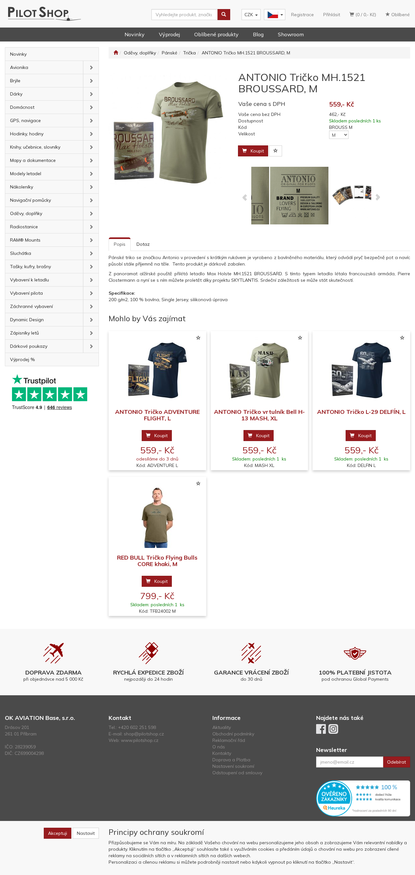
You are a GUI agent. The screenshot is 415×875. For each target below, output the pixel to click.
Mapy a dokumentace (33, 160)
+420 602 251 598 (137, 727)
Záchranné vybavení (31, 306)
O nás (218, 747)
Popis (119, 244)
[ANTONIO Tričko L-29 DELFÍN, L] (361, 370)
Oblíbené (400, 14)
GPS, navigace (25, 120)
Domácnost (22, 107)
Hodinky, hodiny (26, 134)
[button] (91, 67)
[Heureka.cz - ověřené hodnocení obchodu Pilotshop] (363, 798)
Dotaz (143, 244)
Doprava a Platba (231, 760)
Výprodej (169, 34)
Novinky (134, 34)
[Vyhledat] (223, 14)
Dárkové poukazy (28, 346)
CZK (248, 14)
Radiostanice (24, 227)
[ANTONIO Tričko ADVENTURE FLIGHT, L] (157, 370)
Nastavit (86, 833)
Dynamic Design (27, 320)
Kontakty (221, 753)
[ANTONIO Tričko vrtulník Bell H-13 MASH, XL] (259, 370)
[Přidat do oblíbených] (275, 150)
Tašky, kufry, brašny (30, 266)
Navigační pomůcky (30, 200)
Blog (258, 34)
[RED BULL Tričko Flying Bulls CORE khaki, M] (157, 516)
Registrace (302, 14)
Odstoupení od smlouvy (237, 773)
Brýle (15, 81)
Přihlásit (331, 14)
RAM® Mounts (25, 240)
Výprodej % (22, 359)
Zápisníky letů (24, 333)
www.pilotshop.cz (140, 740)
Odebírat (396, 762)
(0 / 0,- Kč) (365, 14)
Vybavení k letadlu (29, 280)
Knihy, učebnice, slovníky (35, 147)
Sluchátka (20, 253)
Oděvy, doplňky (26, 213)
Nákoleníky (21, 187)
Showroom (291, 34)
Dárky (16, 94)
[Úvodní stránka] (115, 53)
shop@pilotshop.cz (144, 734)
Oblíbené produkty (216, 34)
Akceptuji (57, 833)
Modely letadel (25, 173)
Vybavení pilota (26, 293)
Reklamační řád (228, 740)
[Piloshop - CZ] (273, 14)
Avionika (19, 67)
